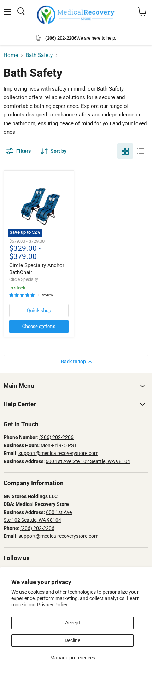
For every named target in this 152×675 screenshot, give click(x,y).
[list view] (140, 151)
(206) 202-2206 (56, 437)
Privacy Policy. (53, 604)
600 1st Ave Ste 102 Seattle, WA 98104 (88, 461)
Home (11, 55)
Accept (72, 622)
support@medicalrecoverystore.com (58, 453)
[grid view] (125, 151)
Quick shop (39, 310)
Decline (72, 640)
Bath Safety (39, 55)
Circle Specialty (23, 279)
